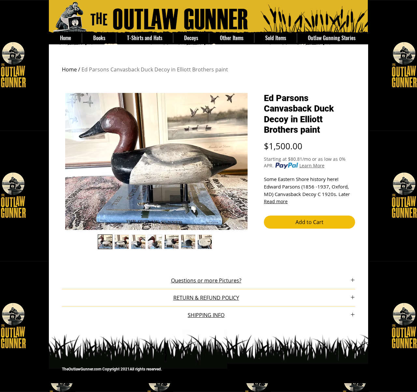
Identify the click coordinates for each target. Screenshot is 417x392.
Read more (276, 201)
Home (69, 69)
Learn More (311, 165)
